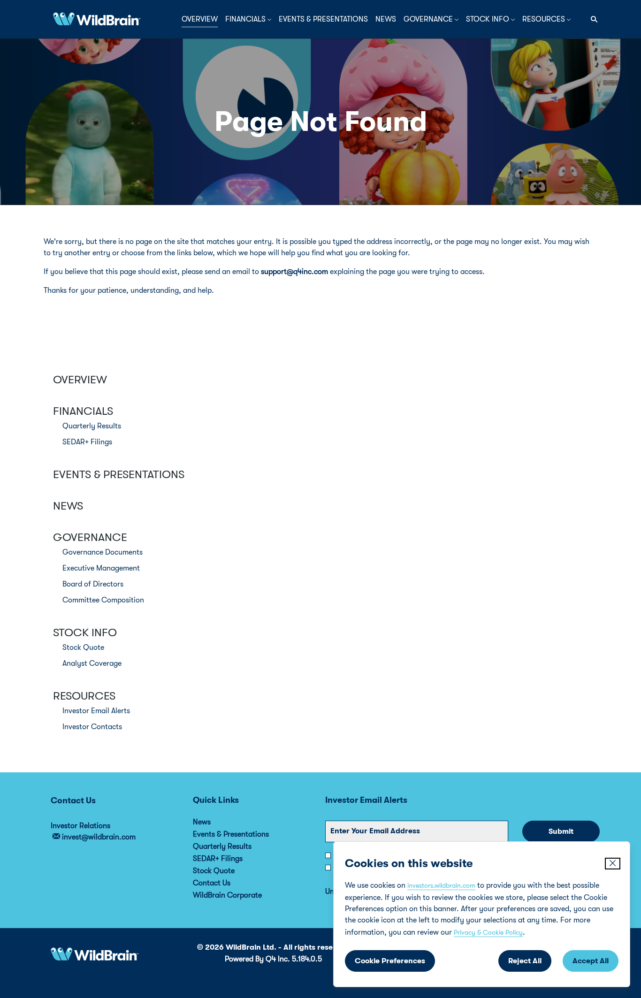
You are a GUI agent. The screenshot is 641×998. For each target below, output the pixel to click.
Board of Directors (92, 584)
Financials (83, 411)
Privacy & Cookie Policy (488, 932)
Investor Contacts (92, 727)
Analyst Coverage (92, 663)
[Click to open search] (591, 19)
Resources (84, 695)
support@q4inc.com (294, 271)
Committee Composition (103, 600)
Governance (90, 537)
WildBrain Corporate (240, 895)
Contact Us (224, 883)
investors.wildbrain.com (441, 885)
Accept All (590, 961)
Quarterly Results (91, 426)
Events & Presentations (118, 474)
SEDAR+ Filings (87, 442)
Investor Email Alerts (96, 711)
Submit (561, 831)
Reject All (525, 961)
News (68, 505)
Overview (80, 379)
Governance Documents (102, 552)
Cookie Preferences (390, 961)
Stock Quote (83, 647)
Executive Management (101, 568)
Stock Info (85, 632)
